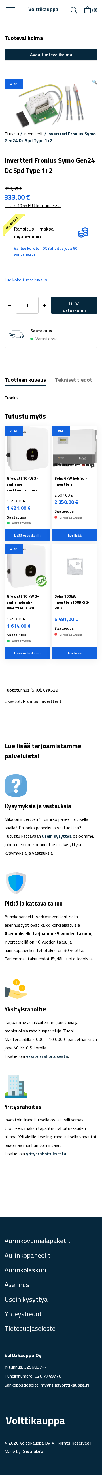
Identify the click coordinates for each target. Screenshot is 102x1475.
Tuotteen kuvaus (25, 379)
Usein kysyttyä (26, 1299)
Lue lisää (75, 535)
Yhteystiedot (23, 1314)
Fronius (30, 701)
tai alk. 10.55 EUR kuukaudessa (33, 205)
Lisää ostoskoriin (74, 307)
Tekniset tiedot (73, 379)
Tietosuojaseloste (30, 1328)
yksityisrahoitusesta (47, 1056)
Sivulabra (33, 1451)
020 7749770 (48, 1376)
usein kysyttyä (57, 836)
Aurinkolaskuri (25, 1270)
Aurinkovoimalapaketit (37, 1240)
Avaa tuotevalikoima (51, 54)
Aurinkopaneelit (27, 1255)
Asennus (17, 1284)
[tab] (25, 380)
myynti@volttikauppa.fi (65, 1385)
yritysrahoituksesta (46, 1153)
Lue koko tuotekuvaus (26, 279)
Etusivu (12, 133)
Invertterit (33, 133)
